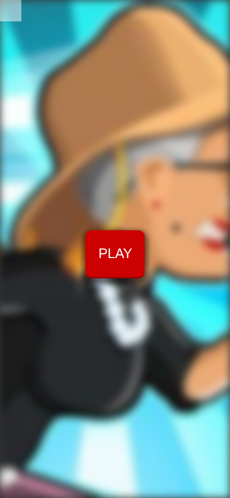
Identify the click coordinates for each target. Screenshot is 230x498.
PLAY (115, 253)
